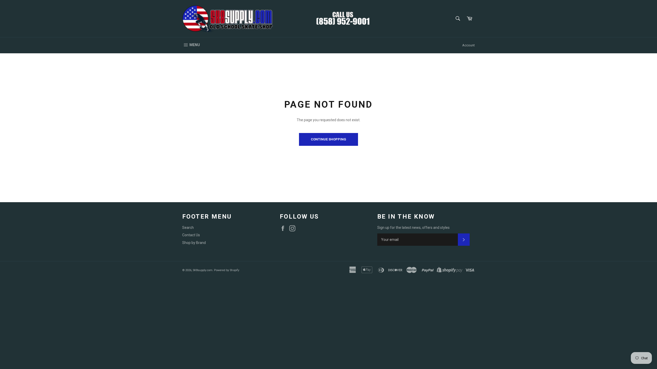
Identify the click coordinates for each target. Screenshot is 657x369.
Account (468, 45)
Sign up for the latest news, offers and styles (413, 227)
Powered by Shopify (226, 270)
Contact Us (191, 235)
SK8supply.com (202, 270)
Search (188, 227)
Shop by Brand (194, 243)
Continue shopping (328, 139)
